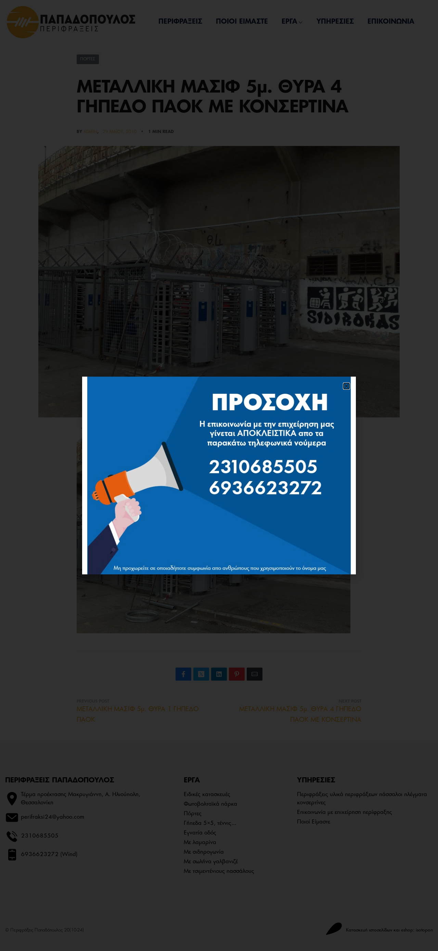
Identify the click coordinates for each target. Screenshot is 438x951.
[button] (346, 386)
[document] (219, 475)
